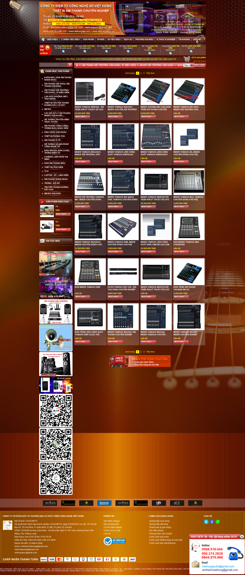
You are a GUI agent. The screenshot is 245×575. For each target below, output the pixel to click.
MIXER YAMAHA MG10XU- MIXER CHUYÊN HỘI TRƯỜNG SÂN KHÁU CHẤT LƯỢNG (122, 109)
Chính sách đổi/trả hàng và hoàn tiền (165, 540)
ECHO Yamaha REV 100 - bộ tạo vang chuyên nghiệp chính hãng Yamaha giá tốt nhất (123, 291)
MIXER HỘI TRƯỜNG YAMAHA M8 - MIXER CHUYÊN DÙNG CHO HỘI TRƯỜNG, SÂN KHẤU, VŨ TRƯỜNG (90, 201)
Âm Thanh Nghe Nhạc (56, 179)
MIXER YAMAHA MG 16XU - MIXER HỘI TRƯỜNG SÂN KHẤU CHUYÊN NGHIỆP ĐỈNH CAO (188, 111)
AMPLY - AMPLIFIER (37, 569)
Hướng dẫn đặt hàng (158, 524)
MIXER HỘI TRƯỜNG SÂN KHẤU (157, 65)
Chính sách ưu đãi (112, 530)
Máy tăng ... (61, 206)
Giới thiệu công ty (112, 521)
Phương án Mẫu (144, 39)
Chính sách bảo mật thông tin (162, 543)
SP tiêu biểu (114, 39)
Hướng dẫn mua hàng (159, 521)
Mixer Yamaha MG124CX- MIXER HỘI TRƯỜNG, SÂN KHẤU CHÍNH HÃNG (88, 154)
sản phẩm (88, 39)
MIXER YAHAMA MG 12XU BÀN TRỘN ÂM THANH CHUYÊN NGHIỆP (156, 109)
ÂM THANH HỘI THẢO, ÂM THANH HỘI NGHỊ (57, 85)
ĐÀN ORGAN (105, 569)
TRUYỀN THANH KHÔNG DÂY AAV (56, 188)
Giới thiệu (52, 39)
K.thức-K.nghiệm (166, 39)
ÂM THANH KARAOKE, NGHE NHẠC (66, 571)
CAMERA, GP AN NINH (142, 569)
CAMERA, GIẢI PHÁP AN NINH (56, 158)
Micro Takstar (52, 193)
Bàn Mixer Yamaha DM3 (87, 287)
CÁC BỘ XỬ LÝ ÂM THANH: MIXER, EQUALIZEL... (57, 114)
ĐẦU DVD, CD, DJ (21, 569)
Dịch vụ (128, 39)
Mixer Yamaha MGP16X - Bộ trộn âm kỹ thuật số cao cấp (89, 109)
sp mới (100, 39)
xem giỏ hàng (200, 61)
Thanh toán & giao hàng (160, 527)
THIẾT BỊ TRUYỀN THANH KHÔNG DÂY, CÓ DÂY (56, 104)
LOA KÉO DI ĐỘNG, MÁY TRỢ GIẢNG (56, 97)
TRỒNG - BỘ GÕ (52, 183)
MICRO (47, 109)
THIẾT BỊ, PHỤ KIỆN (53, 167)
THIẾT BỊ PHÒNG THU (54, 136)
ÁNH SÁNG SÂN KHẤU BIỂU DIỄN (109, 571)
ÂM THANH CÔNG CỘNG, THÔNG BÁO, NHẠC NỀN (56, 127)
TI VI (46, 171)
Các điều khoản (156, 530)
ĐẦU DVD (90, 571)
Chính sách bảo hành (159, 537)
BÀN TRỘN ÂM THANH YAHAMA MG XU (185, 288)
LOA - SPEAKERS (54, 569)
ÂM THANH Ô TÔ (52, 140)
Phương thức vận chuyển (160, 533)
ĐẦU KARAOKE (6, 569)
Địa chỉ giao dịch (111, 524)
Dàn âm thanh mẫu (54, 163)
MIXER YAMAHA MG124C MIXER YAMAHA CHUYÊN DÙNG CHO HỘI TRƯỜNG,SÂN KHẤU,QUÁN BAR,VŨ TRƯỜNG (156, 336)
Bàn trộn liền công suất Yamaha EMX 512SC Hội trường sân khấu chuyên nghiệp (89, 336)
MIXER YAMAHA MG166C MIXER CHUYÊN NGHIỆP (186, 333)
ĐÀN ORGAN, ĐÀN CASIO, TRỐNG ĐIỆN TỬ (57, 151)
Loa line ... (60, 222)
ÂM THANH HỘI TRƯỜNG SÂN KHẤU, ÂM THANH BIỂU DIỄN (177, 569)
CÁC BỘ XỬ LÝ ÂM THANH (73, 569)
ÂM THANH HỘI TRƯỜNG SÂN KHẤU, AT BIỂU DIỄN (56, 91)
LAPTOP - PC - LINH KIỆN (56, 175)
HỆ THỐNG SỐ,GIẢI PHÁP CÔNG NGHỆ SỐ (56, 145)
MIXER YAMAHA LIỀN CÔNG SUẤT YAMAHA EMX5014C (121, 153)
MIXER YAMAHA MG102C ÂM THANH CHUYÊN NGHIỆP (122, 333)
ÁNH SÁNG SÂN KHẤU (55, 132)
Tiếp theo (150, 73)
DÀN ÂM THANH (91, 569)
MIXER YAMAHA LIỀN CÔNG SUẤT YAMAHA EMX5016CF (154, 153)
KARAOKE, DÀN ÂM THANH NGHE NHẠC (58, 78)
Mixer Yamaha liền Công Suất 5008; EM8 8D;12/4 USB (155, 243)
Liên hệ (197, 39)
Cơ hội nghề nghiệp (113, 527)
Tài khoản (184, 39)
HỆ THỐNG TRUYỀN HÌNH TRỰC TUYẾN (56, 120)
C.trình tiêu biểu (70, 39)
